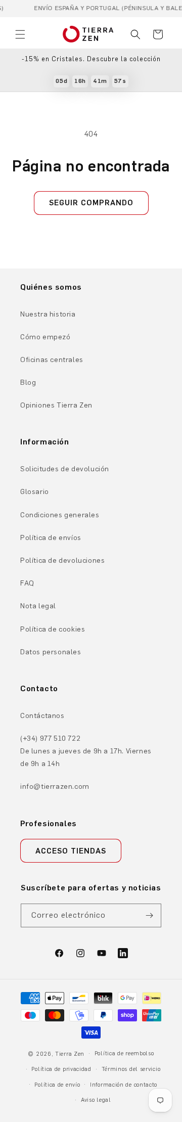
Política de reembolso (124, 1053)
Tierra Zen (69, 1054)
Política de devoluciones (62, 560)
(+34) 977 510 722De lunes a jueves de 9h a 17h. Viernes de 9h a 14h (86, 751)
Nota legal (38, 606)
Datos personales (50, 652)
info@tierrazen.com (54, 786)
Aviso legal (96, 1100)
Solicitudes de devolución (64, 469)
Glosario (34, 491)
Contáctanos (42, 715)
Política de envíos (50, 537)
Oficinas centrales (51, 359)
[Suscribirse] (150, 915)
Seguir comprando (91, 202)
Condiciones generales (60, 515)
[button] (20, 34)
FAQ (27, 583)
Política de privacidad (61, 1069)
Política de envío (57, 1085)
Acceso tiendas (70, 851)
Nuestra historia (48, 314)
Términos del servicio (131, 1069)
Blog (28, 382)
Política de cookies (52, 629)
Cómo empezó (45, 337)
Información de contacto (123, 1085)
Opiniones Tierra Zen (56, 405)
